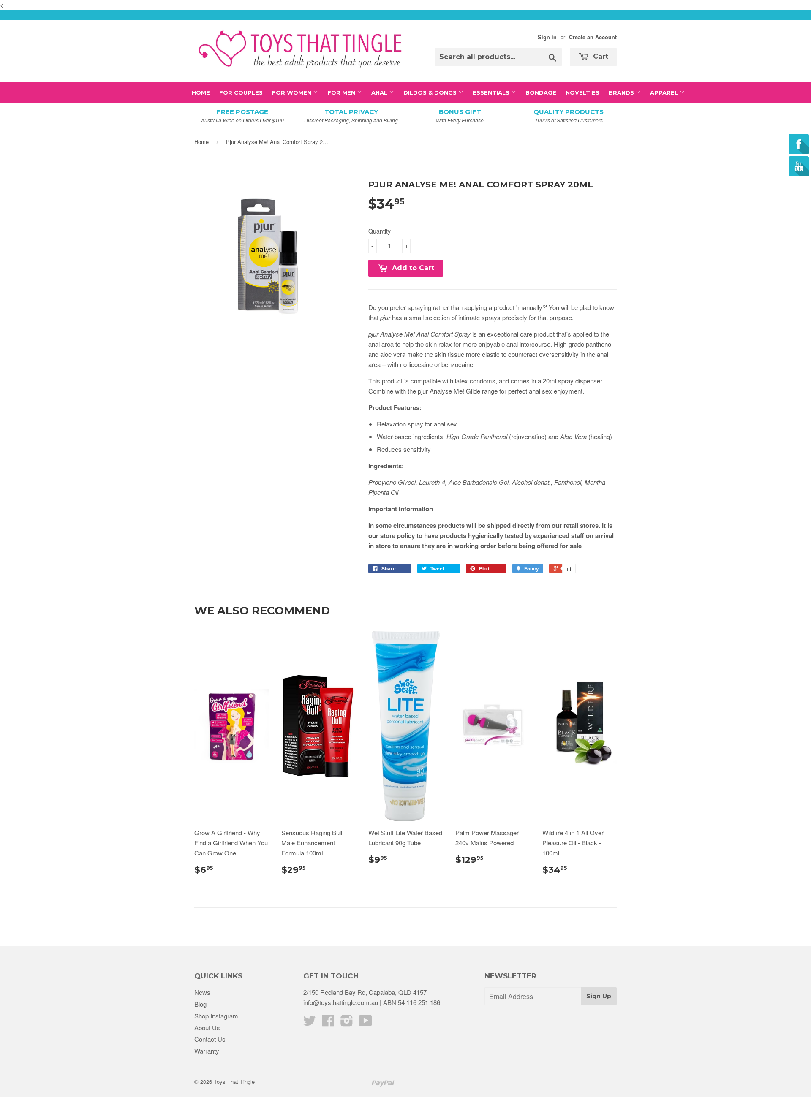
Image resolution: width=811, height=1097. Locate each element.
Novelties (582, 92)
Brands (622, 92)
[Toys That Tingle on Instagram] (346, 1022)
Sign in (547, 37)
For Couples (241, 92)
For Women (292, 92)
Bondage (540, 92)
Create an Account (593, 37)
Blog (200, 1003)
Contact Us (210, 1039)
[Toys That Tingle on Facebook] (328, 1022)
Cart (599, 56)
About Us (207, 1027)
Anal (380, 92)
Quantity (379, 231)
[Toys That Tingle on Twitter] (309, 1022)
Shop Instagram (216, 1015)
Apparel (665, 92)
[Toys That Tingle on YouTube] (365, 1022)
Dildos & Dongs (430, 92)
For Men (342, 92)
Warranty (206, 1050)
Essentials (492, 92)
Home (201, 92)
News (202, 992)
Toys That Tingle (234, 1082)
